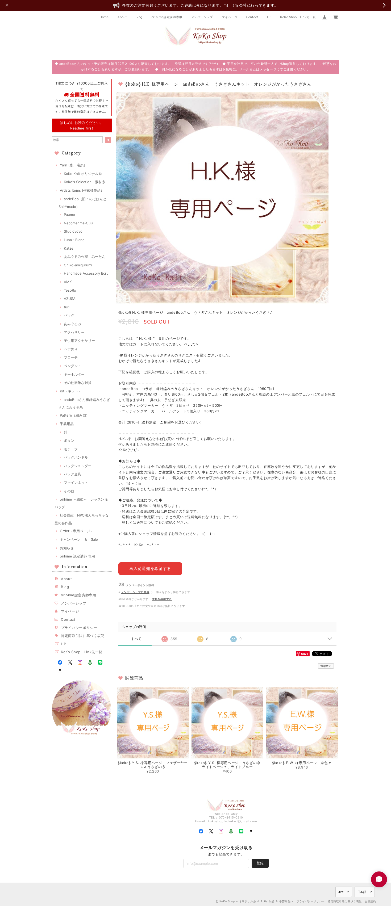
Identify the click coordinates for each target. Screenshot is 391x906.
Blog (139, 17)
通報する (326, 666)
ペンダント (72, 366)
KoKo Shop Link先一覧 (298, 17)
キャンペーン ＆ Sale (79, 539)
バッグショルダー (77, 466)
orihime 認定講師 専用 (77, 556)
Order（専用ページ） (77, 531)
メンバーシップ (202, 17)
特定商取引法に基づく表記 (83, 636)
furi (66, 307)
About (122, 17)
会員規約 (370, 901)
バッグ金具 (72, 474)
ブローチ (71, 357)
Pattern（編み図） (74, 415)
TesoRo (70, 290)
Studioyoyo (73, 231)
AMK (68, 282)
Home (104, 17)
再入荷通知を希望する (150, 568)
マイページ (229, 17)
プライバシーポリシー (79, 628)
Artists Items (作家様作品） (82, 190)
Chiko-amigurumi (78, 265)
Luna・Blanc (74, 240)
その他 (69, 491)
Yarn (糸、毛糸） (73, 165)
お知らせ (67, 548)
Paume (69, 214)
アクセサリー (74, 332)
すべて (136, 638)
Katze (68, 248)
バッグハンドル (76, 457)
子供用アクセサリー (79, 340)
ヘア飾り (71, 349)
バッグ (69, 315)
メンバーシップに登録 (135, 592)
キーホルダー (74, 374)
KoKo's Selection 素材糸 (84, 182)
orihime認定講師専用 (167, 17)
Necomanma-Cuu (78, 223)
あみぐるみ (72, 324)
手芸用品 (67, 424)
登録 (260, 863)
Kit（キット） (71, 391)
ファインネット (76, 482)
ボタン (69, 440)
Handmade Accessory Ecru (86, 273)
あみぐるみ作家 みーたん (84, 256)
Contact (252, 17)
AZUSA (70, 298)
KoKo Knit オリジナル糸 (83, 173)
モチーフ (71, 449)
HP (269, 17)
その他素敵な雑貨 (77, 382)
